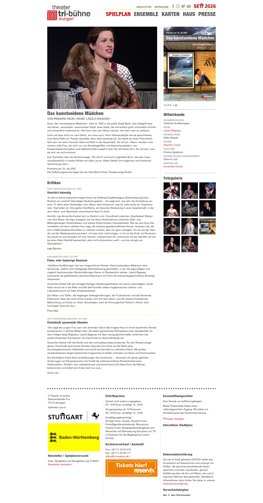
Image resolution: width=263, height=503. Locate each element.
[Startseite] (69, 13)
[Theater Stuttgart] (74, 415)
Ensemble (146, 14)
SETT (213, 6)
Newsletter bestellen (60, 464)
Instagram (178, 6)
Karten (171, 14)
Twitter (184, 6)
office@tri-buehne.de (117, 456)
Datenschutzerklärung (175, 483)
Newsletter (143, 6)
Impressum (161, 6)
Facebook (174, 6)
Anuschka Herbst (173, 166)
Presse (207, 14)
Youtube (189, 6)
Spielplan (118, 14)
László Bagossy (172, 130)
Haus (189, 14)
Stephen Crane (172, 144)
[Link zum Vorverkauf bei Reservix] (131, 467)
